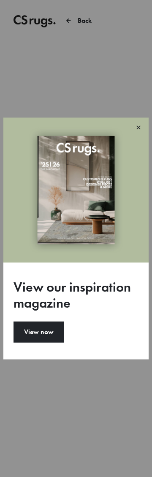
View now (39, 331)
